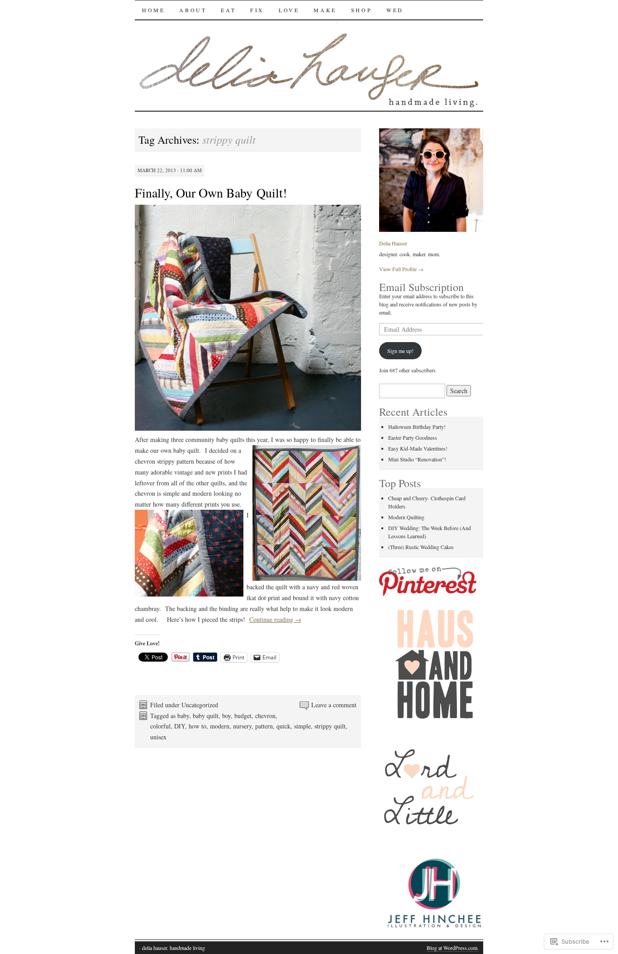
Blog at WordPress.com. (453, 947)
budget (243, 715)
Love (289, 10)
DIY (179, 726)
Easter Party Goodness (412, 437)
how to (197, 726)
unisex (158, 737)
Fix (257, 10)
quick (283, 726)
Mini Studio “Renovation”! (417, 459)
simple (302, 726)
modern (219, 726)
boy (226, 715)
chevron (265, 715)
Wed (395, 10)
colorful (160, 726)
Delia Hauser (393, 243)
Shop (361, 10)
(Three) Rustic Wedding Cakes (421, 546)
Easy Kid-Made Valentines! (417, 448)
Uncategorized (199, 704)
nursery (242, 726)
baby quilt (206, 715)
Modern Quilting (406, 517)
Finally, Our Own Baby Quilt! (211, 192)
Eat (228, 10)
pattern (264, 726)
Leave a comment (334, 704)
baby (183, 715)
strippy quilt (330, 726)
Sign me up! (400, 350)
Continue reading (275, 619)
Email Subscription (421, 287)
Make (325, 10)
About (192, 10)
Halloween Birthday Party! (417, 426)
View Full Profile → (401, 269)
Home (153, 10)
